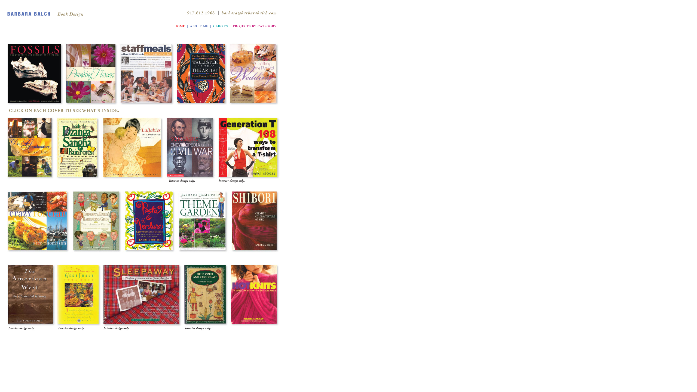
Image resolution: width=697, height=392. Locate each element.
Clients (220, 26)
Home (180, 26)
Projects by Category (255, 26)
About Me (199, 26)
